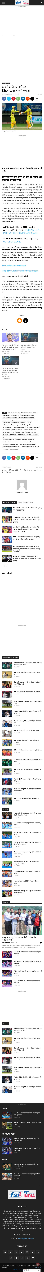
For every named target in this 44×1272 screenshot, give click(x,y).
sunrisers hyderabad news (27, 442)
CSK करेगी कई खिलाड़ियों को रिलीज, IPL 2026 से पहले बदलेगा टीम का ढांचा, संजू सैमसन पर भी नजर (26, 529)
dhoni (29, 422)
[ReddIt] (28, 99)
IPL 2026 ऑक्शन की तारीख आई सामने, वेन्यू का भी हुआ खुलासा (28, 347)
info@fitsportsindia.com (26, 1239)
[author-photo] (22, 489)
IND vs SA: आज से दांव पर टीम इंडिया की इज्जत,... (27, 730)
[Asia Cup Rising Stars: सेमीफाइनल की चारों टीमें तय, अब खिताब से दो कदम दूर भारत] (7, 791)
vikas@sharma (8, 94)
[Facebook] (4, 99)
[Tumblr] (16, 1258)
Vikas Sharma (6, 942)
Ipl (14, 36)
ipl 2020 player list (17, 429)
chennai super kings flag (27, 415)
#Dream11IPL (32, 230)
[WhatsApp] (18, 99)
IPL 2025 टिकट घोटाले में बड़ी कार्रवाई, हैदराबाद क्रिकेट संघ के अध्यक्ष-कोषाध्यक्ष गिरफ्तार (10, 347)
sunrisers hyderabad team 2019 (11, 446)
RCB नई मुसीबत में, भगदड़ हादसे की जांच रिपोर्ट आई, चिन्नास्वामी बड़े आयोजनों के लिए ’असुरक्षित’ (26, 548)
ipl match (35, 434)
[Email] (32, 99)
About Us (17, 1234)
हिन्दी (27, 1270)
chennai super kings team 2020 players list (14, 422)
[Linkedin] (23, 99)
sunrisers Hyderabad (8, 439)
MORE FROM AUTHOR (26, 502)
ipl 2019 (23, 425)
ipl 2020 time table (31, 432)
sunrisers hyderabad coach (10, 442)
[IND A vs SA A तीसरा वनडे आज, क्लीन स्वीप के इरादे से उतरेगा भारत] (7, 801)
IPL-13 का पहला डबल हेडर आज (33, 470)
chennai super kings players (10, 420)
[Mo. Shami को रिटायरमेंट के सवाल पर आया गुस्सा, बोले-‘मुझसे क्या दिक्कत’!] (7, 1115)
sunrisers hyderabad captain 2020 (25, 439)
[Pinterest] (13, 99)
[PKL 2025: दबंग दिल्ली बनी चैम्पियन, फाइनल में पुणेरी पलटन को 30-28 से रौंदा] (7, 954)
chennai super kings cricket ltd (11, 415)
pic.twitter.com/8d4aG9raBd (20, 233)
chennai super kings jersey (10, 417)
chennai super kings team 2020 (28, 420)
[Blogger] (5, 1252)
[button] (3, 2)
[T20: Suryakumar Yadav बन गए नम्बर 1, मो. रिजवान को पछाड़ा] (7, 1141)
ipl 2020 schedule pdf (30, 429)
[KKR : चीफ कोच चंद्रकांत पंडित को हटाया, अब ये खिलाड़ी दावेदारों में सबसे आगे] (7, 539)
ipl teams (12, 437)
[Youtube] (33, 1258)
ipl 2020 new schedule (33, 427)
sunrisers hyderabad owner (10, 444)
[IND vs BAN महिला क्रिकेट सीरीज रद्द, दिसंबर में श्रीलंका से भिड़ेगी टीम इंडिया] (7, 742)
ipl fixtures (13, 434)
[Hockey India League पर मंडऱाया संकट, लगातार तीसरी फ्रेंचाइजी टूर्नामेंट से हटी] (7, 815)
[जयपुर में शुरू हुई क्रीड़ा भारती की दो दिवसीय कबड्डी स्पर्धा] (22, 920)
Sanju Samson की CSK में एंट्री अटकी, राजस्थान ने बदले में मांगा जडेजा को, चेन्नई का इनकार (27, 519)
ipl (17, 425)
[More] (37, 99)
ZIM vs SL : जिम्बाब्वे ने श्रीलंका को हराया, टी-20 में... (28, 750)
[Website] (27, 1258)
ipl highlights (21, 434)
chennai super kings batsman (29, 412)
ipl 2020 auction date (19, 427)
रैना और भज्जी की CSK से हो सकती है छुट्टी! (14, 266)
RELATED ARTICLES (9, 502)
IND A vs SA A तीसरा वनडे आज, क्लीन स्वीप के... (27, 798)
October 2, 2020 (12, 241)
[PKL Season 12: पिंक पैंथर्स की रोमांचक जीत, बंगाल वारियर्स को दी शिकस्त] (7, 963)
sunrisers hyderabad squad (27, 444)
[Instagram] (27, 1252)
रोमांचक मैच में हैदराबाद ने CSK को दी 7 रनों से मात (11, 471)
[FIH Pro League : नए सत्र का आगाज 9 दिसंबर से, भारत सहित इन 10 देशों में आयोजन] (7, 825)
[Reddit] (11, 1258)
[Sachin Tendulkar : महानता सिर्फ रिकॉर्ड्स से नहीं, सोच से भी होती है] (7, 1125)
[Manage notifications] (38, 1264)
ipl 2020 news (6, 429)
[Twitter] (9, 99)
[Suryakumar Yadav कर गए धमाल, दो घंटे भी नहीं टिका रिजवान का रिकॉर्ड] (7, 1150)
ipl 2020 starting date (8, 432)
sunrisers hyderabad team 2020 (30, 446)
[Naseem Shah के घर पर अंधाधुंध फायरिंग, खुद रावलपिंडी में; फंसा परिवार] (7, 1166)
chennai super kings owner (26, 417)
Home (4, 36)
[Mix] (32, 1252)
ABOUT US (38, 1267)
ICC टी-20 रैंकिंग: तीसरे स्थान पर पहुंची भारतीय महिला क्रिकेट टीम (20, 271)
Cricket (9, 36)
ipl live (29, 434)
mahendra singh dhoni (23, 437)
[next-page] (6, 566)
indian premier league (9, 425)
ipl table (5, 437)
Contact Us (26, 1234)
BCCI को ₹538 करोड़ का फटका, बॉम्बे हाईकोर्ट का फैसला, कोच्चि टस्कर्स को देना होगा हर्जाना (27, 558)
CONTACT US (16, 1269)
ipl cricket (5, 434)
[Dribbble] (16, 1252)
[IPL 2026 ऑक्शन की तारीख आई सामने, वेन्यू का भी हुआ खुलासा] (29, 337)
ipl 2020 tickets (20, 432)
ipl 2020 (29, 425)
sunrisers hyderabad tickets (10, 449)
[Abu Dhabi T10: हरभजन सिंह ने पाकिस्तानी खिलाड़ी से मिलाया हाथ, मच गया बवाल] (7, 781)
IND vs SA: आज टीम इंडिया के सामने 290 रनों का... (27, 692)
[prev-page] (3, 566)
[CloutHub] (10, 1252)
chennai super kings (13, 412)
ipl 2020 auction (7, 427)
